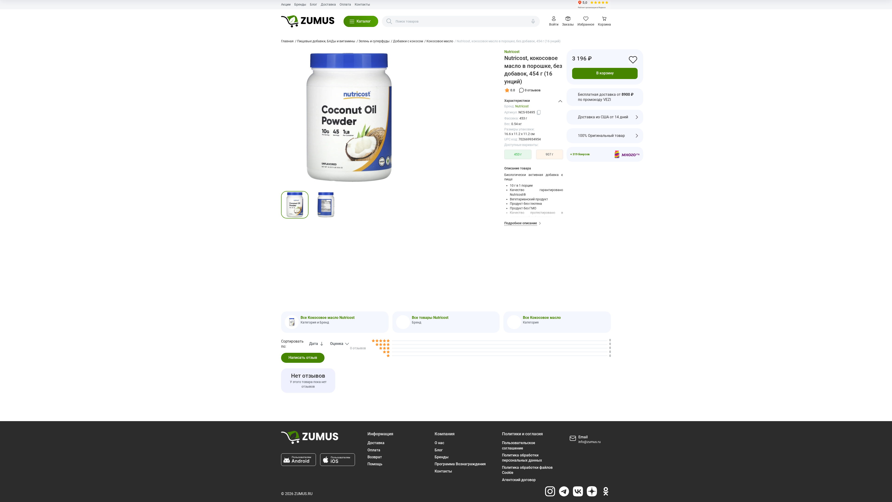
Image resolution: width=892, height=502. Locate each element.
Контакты (362, 4)
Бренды (300, 4)
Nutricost (511, 52)
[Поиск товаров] (389, 21)
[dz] (592, 491)
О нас (439, 443)
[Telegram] (564, 491)
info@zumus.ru (589, 442)
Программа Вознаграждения (460, 464)
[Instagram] (550, 491)
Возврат (374, 457)
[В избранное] (633, 59)
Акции (286, 4)
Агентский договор (519, 480)
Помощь (374, 464)
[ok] (606, 491)
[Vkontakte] (578, 491)
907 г (549, 154)
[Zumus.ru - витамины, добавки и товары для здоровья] (307, 21)
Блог (313, 4)
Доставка (328, 4)
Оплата (345, 4)
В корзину (605, 73)
